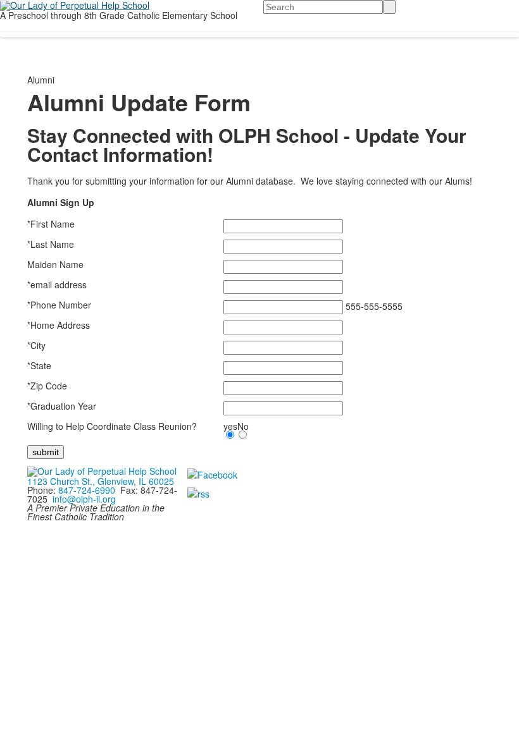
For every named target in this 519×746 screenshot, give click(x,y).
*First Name (51, 223)
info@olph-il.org (84, 498)
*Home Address (58, 325)
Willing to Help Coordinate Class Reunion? (112, 426)
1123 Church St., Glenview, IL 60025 (100, 481)
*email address (57, 284)
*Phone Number (59, 304)
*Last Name (50, 244)
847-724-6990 (86, 490)
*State (39, 365)
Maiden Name (55, 264)
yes (230, 426)
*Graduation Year (61, 406)
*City (36, 345)
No (243, 426)
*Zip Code (47, 385)
